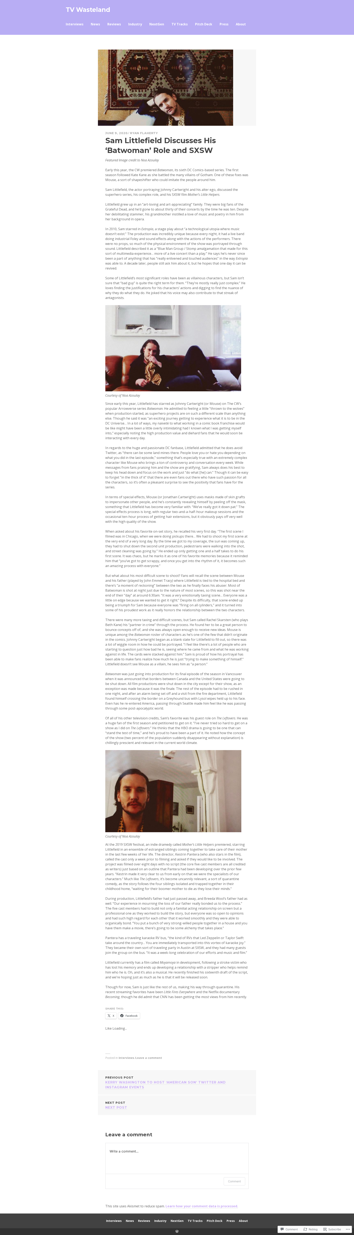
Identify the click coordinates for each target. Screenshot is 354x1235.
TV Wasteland (88, 10)
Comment (234, 1181)
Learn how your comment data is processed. (202, 1206)
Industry (135, 24)
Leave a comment (148, 1058)
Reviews (114, 24)
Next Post (116, 1105)
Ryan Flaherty (144, 133)
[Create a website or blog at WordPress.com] (177, 1231)
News (95, 24)
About (241, 24)
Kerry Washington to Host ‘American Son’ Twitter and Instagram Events (165, 1082)
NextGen (156, 24)
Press (224, 24)
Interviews (74, 24)
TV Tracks (179, 24)
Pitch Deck (203, 24)
